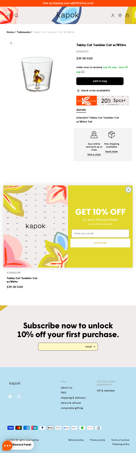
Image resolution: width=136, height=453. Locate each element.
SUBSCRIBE (100, 243)
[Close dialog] (128, 190)
